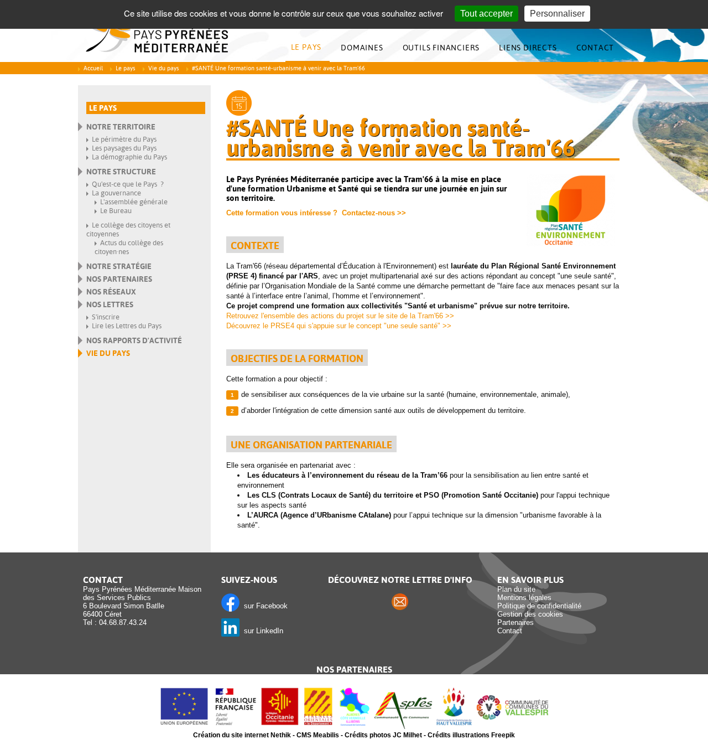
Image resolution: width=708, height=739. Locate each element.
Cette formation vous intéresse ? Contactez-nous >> (316, 213)
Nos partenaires (119, 279)
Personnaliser (557, 13)
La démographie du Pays (129, 157)
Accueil (93, 68)
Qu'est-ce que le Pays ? (128, 184)
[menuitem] (309, 48)
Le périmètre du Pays (124, 139)
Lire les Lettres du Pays (127, 326)
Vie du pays (163, 68)
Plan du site (516, 589)
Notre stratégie (119, 266)
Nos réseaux (111, 291)
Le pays (306, 47)
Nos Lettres (109, 304)
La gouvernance (116, 193)
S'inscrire (105, 317)
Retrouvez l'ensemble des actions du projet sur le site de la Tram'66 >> (340, 316)
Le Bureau (116, 210)
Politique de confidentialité (539, 606)
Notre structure (121, 171)
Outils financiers (441, 47)
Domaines (362, 47)
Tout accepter (486, 13)
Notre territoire (120, 126)
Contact (595, 47)
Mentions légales (524, 597)
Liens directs (527, 47)
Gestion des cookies (530, 614)
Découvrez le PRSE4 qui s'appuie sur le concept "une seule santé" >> (338, 326)
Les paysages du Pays (124, 148)
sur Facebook (264, 606)
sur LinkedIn (261, 631)
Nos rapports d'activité (134, 340)
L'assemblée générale (134, 202)
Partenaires (515, 622)
